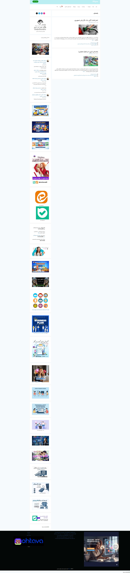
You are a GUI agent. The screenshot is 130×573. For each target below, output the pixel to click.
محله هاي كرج (76, 75)
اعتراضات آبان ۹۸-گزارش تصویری (86, 20)
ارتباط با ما (83, 6)
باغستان (88, 43)
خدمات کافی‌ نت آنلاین (68, 6)
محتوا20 (69, 568)
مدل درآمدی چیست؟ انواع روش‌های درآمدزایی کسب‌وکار (65, 536)
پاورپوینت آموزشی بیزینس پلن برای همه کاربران (40, 333)
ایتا (39, 235)
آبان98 (96, 43)
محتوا (94, 42)
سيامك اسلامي (43, 60)
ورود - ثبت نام (35, 1)
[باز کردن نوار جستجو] (57, 6)
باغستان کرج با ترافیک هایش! (88, 51)
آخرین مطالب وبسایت (44, 37)
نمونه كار (92, 42)
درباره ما (79, 6)
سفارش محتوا (29, 535)
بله (38, 233)
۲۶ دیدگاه (95, 76)
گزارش (83, 75)
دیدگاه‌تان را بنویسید (94, 45)
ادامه (93, 40)
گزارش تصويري (80, 43)
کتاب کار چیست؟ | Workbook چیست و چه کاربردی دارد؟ (65, 535)
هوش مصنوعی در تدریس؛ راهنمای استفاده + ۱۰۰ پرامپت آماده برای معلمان (65, 533)
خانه (96, 6)
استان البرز (95, 75)
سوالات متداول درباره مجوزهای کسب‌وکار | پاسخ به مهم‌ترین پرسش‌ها (39, 62)
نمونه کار (89, 6)
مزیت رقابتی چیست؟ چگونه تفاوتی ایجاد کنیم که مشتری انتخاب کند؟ (65, 538)
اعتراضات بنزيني (92, 43)
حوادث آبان (85, 43)
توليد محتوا (89, 75)
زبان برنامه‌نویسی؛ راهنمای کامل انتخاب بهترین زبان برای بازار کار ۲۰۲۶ (65, 532)
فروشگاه (74, 6)
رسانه (96, 42)
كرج (82, 43)
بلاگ (93, 6)
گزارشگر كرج (80, 75)
